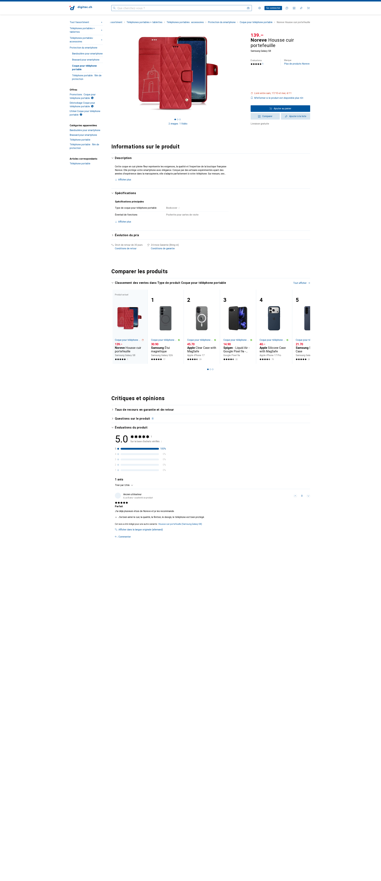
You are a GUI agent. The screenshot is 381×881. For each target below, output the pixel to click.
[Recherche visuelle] (248, 8)
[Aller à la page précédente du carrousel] (117, 327)
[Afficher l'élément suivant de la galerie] (245, 73)
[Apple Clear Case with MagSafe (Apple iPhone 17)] (202, 327)
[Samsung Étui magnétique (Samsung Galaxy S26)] (165, 327)
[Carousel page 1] (175, 119)
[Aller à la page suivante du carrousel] (305, 327)
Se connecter (273, 8)
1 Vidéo (183, 123)
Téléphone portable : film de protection (87, 77)
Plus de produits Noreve (297, 62)
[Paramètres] (259, 8)
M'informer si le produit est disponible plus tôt (278, 98)
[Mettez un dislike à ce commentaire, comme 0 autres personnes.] (308, 496)
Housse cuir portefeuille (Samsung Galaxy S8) (180, 524)
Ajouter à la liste (297, 116)
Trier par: (119, 485)
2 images (173, 123)
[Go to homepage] (81, 8)
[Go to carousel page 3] (212, 369)
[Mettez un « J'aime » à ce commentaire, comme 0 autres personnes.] (295, 496)
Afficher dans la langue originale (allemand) (140, 529)
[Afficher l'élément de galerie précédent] (111, 73)
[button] (280, 93)
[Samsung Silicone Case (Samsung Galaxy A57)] (310, 327)
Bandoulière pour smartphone (87, 53)
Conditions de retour (125, 248)
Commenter (124, 536)
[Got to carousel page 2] (177, 119)
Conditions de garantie (163, 248)
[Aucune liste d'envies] (301, 8)
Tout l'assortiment (79, 22)
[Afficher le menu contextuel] (288, 496)
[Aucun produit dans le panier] (308, 8)
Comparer (267, 116)
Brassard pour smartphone (85, 59)
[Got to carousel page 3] (180, 119)
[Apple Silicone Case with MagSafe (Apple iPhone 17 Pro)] (274, 327)
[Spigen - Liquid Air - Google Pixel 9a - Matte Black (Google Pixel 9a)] (238, 327)
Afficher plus (124, 179)
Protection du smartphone (83, 47)
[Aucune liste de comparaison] (294, 8)
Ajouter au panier (282, 108)
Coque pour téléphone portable (84, 67)
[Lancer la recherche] (114, 8)
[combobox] (128, 485)
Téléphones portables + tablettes (82, 30)
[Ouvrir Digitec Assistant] (287, 8)
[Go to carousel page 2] (210, 369)
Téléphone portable (80, 139)
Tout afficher (300, 283)
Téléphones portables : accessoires (82, 40)
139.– (257, 35)
